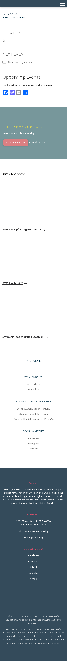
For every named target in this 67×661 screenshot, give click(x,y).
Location (18, 17)
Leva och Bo (33, 389)
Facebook (33, 438)
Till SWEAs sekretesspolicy (33, 531)
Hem (5, 17)
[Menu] (62, 4)
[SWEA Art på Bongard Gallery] (33, 202)
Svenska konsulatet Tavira (33, 414)
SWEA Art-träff (12, 283)
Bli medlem (33, 384)
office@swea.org (33, 537)
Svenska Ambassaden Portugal (33, 408)
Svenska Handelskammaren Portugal (34, 419)
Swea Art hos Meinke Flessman (23, 336)
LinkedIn (33, 448)
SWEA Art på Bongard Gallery (21, 229)
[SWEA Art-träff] (33, 256)
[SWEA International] (33, 3)
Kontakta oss (16, 142)
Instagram (33, 443)
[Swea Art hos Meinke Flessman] (33, 310)
